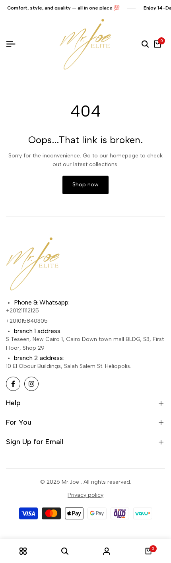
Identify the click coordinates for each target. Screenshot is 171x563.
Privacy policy (85, 495)
